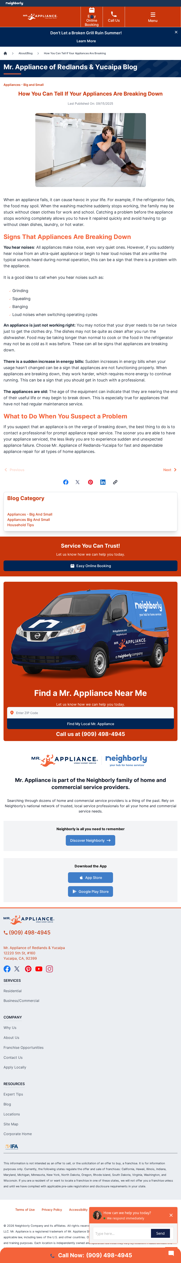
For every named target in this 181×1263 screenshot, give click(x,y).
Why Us (10, 1027)
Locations (12, 1114)
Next (167, 470)
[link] (115, 482)
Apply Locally (15, 1067)
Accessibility (78, 1209)
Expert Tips (13, 1094)
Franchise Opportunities (23, 1047)
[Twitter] (78, 482)
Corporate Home (18, 1134)
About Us (11, 1037)
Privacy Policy (52, 1209)
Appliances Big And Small (28, 519)
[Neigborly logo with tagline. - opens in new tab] (128, 760)
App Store (93, 877)
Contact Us (13, 1057)
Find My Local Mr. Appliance (90, 724)
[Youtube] (38, 968)
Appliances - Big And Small (29, 514)
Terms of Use (25, 1209)
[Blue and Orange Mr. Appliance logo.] (65, 761)
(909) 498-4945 (103, 734)
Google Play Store (94, 891)
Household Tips (20, 525)
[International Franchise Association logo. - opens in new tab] (12, 1146)
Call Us (114, 20)
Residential (13, 991)
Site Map (11, 1124)
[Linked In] (103, 482)
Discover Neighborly (87, 840)
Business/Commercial (21, 1000)
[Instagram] (49, 968)
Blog (7, 1104)
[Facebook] (65, 482)
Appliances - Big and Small (24, 85)
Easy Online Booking (92, 20)
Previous (17, 470)
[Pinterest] (90, 482)
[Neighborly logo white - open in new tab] (14, 3)
